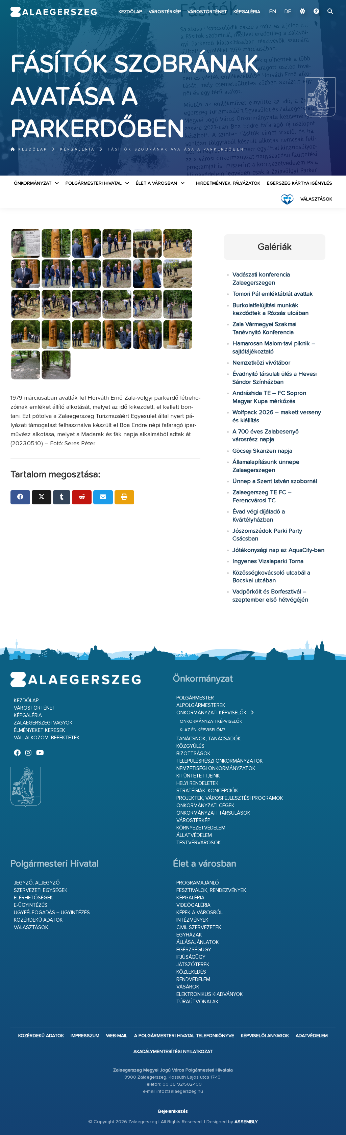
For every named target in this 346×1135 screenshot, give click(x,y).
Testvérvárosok (198, 842)
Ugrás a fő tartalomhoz (319, 3)
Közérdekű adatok (38, 920)
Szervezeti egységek (41, 890)
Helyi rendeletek (197, 783)
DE (288, 12)
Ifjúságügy (190, 957)
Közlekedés (191, 972)
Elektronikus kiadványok (209, 994)
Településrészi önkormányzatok (219, 761)
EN (272, 12)
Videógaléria (193, 905)
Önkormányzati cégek (205, 805)
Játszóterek (192, 964)
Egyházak (189, 935)
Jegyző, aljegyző (37, 883)
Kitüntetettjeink (198, 775)
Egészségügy (193, 949)
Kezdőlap (130, 11)
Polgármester (195, 698)
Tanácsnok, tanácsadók (208, 738)
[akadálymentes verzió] (316, 11)
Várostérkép (165, 11)
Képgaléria (246, 11)
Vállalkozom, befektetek (47, 737)
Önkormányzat (32, 183)
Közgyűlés (190, 746)
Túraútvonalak (197, 1001)
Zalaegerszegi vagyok (43, 722)
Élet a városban (156, 183)
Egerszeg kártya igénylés (299, 183)
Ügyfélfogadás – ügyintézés (52, 912)
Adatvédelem (312, 1035)
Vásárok (187, 986)
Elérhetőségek (33, 897)
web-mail (116, 1035)
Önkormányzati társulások (213, 813)
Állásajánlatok (197, 942)
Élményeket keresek (39, 730)
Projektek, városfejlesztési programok (229, 798)
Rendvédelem (193, 979)
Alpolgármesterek (200, 705)
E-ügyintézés (30, 905)
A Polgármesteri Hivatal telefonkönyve (184, 1035)
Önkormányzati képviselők (211, 712)
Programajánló (197, 883)
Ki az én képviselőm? (202, 730)
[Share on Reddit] (82, 497)
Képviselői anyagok (265, 1035)
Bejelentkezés (173, 1111)
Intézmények (192, 920)
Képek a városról (199, 912)
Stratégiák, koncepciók (207, 790)
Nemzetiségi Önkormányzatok (215, 768)
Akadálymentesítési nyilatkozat (173, 1051)
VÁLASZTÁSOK (316, 199)
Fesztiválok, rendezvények (211, 890)
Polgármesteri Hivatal (94, 183)
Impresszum (85, 1035)
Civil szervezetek (198, 927)
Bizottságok (193, 753)
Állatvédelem (194, 835)
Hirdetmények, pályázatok (228, 183)
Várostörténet (207, 11)
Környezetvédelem (200, 827)
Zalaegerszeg (53, 12)
